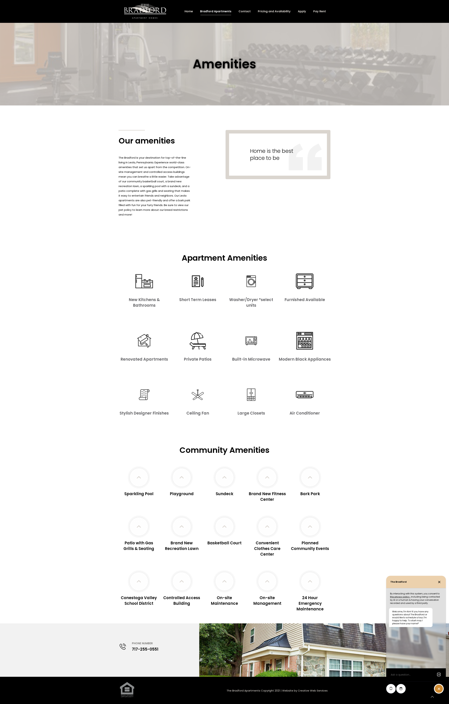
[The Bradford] (145, 11)
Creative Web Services (313, 690)
